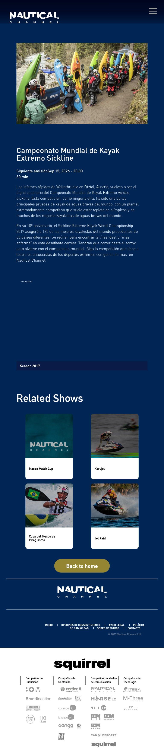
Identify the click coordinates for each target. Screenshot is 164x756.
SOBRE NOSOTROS (108, 628)
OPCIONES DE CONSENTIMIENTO (81, 625)
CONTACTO (134, 628)
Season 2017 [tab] (30, 365)
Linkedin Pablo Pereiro (25, 625)
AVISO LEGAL (117, 625)
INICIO (49, 625)
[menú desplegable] (153, 11)
